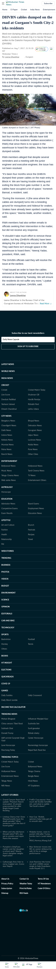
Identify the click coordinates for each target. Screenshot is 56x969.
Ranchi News (6, 454)
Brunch (31, 525)
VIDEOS (4, 579)
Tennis (30, 644)
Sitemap (4, 893)
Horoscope (6, 492)
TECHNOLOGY (7, 628)
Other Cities (33, 454)
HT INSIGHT (6, 663)
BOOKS (4, 656)
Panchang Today (8, 750)
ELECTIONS (6, 670)
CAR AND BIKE (8, 621)
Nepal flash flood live (37, 750)
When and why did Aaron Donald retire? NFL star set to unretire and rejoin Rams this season (13, 835)
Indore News (6, 435)
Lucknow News (34, 440)
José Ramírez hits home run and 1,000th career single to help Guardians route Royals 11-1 (39, 865)
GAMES (4, 691)
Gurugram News (35, 430)
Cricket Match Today (36, 390)
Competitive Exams (9, 509)
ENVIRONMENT (8, 593)
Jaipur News (33, 435)
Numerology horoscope (38, 745)
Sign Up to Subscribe (28, 346)
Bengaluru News (8, 421)
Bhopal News (33, 421)
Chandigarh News (8, 426)
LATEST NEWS (7, 364)
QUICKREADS (7, 677)
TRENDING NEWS (9, 714)
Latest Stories (9, 795)
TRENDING (6, 558)
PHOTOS (5, 572)
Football (31, 639)
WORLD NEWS (8, 371)
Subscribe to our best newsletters (28, 333)
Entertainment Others (37, 480)
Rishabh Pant (33, 404)
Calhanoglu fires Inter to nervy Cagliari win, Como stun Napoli (13, 864)
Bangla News (33, 776)
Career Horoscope (35, 738)
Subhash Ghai (7, 728)
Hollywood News (35, 466)
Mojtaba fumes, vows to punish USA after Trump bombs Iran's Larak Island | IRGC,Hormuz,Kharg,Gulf (40, 836)
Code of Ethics (44, 888)
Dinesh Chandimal (9, 409)
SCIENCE (5, 600)
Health (4, 535)
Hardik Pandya (34, 400)
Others (4, 649)
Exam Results (7, 513)
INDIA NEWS (7, 378)
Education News (35, 513)
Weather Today (26, 884)
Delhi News (6, 430)
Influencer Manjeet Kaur (38, 719)
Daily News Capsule (11, 340)
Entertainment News (10, 776)
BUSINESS (5, 565)
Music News (6, 471)
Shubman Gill (33, 395)
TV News (31, 476)
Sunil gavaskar (34, 728)
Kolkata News (7, 440)
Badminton (6, 639)
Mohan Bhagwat (8, 719)
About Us (5, 879)
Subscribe (48, 3)
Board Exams (33, 504)
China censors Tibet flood (12, 724)
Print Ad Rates (26, 888)
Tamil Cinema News (36, 471)
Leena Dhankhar (12, 57)
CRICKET (5, 385)
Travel (30, 539)
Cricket (24, 9)
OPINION (5, 607)
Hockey (4, 644)
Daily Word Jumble (9, 700)
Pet (2, 544)
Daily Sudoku (7, 695)
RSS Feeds (24, 893)
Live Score (5, 395)
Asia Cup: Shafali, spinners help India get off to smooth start (40, 819)
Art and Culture (7, 525)
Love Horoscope (8, 745)
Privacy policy (7, 884)
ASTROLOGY (7, 487)
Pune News (33, 449)
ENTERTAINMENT (9, 461)
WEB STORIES (7, 551)
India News (35, 9)
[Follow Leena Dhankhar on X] (22, 57)
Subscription (6, 888)
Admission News (8, 504)
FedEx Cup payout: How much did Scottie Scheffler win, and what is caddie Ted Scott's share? (40, 802)
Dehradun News (35, 426)
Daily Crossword (35, 695)
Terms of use (43, 879)
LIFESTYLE (5, 520)
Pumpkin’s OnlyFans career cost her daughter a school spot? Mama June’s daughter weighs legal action (13, 851)
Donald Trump (7, 733)
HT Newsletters (44, 884)
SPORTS (5, 635)
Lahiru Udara (33, 409)
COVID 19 (5, 684)
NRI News (5, 786)
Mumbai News (7, 445)
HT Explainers (34, 786)
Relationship (6, 539)
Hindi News (33, 781)
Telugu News (6, 781)
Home (4, 9)
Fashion (4, 530)
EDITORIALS (6, 614)
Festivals (31, 530)
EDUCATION (6, 499)
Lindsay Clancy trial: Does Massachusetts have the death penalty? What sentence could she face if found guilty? (14, 821)
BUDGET (5, 586)
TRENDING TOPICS (9, 757)
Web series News (8, 480)
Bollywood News (8, 466)
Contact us (24, 879)
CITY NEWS (6, 416)
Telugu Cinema (34, 771)
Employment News (36, 509)
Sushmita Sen (33, 724)
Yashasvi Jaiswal (8, 404)
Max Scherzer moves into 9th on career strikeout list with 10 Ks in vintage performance (40, 850)
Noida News (33, 445)
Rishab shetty (33, 733)
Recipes (31, 535)
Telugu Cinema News (10, 476)
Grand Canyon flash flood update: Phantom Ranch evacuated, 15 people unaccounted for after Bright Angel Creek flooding (14, 805)
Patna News (6, 449)
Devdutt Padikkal (8, 400)
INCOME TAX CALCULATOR (13, 707)
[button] (3, 3)
